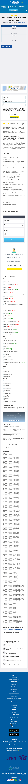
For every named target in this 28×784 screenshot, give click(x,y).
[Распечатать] (15, 40)
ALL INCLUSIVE (7, 380)
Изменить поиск (13, 10)
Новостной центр (14, 705)
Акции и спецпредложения (14, 679)
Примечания (14, 38)
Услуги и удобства (14, 30)
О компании (14, 703)
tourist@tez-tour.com (15, 744)
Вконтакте (15, 719)
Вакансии (14, 707)
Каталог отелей (14, 682)
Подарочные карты (14, 696)
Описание (14, 28)
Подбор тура (14, 677)
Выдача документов (14, 689)
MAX (15, 726)
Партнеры (14, 712)
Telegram (15, 721)
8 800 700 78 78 (15, 114)
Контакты (14, 709)
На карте (14, 35)
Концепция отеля (7, 636)
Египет (16, 6)
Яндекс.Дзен (15, 724)
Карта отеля (5, 634)
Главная (3, 6)
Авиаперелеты (14, 684)
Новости (14, 691)
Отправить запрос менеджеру (14, 269)
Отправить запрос (14, 117)
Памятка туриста (14, 687)
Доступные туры (14, 33)
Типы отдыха (14, 681)
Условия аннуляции (14, 694)
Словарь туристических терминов (14, 698)
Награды (14, 710)
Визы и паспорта (14, 686)
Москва (6, 221)
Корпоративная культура (14, 714)
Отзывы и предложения (14, 693)
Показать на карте (21, 22)
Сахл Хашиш (21, 6)
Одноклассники (15, 723)
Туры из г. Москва (9, 6)
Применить (14, 240)
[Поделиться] (12, 40)
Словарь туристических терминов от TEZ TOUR (12, 629)
